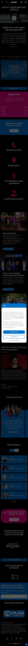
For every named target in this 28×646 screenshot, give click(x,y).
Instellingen (14, 336)
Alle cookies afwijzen (14, 340)
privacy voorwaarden (19, 317)
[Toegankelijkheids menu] (26, 644)
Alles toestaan (14, 332)
